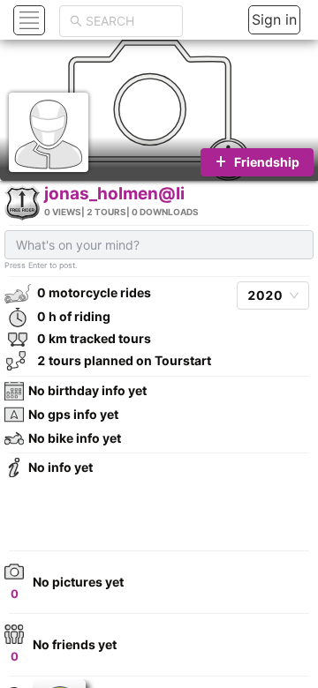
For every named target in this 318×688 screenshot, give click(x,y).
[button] (27, 20)
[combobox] (129, 21)
